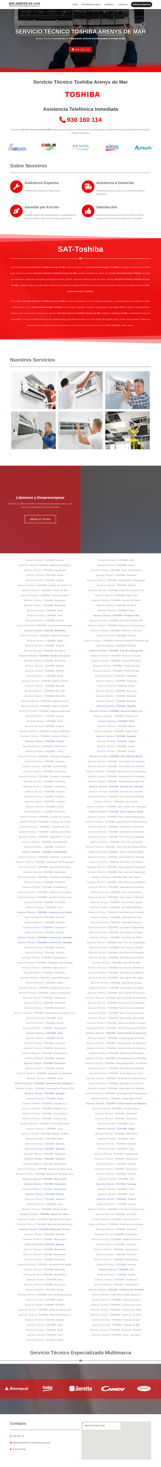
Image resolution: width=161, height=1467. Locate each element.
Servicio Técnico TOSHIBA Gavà (45, 1033)
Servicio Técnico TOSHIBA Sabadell (116, 736)
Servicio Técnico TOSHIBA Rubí (116, 721)
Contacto (123, 5)
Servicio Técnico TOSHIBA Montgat (45, 1244)
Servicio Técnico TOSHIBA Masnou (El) (45, 1179)
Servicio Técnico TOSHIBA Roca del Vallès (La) (116, 711)
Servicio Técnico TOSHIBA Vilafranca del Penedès (116, 1290)
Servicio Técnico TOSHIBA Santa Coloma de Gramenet (116, 1033)
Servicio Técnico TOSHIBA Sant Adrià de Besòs (116, 756)
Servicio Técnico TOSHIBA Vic (116, 1270)
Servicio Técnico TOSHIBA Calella (45, 741)
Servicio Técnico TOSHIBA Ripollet (116, 706)
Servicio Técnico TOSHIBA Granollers (45, 1063)
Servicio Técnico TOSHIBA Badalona (44, 631)
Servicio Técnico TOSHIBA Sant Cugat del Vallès (116, 812)
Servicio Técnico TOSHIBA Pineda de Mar (116, 615)
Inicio (75, 5)
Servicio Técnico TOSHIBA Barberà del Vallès (44, 656)
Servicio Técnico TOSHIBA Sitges (116, 1129)
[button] (100, 4)
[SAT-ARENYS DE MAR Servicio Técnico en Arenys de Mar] (24, 4)
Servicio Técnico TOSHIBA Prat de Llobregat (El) (116, 651)
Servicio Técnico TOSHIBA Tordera (116, 1199)
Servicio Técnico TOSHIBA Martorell (45, 1159)
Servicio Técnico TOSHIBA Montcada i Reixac (44, 1229)
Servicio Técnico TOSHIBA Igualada (45, 1093)
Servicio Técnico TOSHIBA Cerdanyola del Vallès (44, 912)
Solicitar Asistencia (141, 4)
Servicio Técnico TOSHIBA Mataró (45, 1194)
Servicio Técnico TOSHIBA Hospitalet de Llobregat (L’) (45, 1083)
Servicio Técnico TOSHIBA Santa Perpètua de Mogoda (116, 1103)
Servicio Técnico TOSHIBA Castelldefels (44, 852)
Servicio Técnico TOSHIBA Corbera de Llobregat (45, 937)
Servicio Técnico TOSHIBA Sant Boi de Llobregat (116, 787)
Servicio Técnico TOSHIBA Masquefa (44, 1184)
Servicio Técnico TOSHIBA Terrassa (116, 1184)
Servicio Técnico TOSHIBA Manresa (45, 1149)
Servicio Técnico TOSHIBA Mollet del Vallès (44, 1214)
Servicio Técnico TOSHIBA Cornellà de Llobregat (45, 942)
